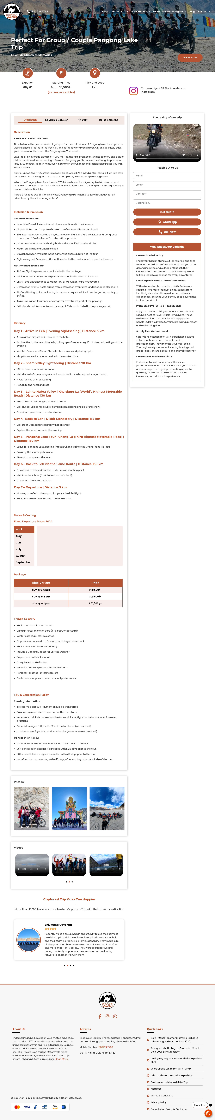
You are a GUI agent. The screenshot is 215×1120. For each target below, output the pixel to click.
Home (105, 11)
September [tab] (23, 562)
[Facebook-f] (100, 1016)
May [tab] (19, 536)
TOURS (115, 11)
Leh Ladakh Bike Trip (136, 11)
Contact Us (204, 11)
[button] (190, 58)
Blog (192, 11)
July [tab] (18, 549)
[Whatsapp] (115, 1016)
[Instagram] (107, 1016)
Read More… (62, 1059)
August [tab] (20, 556)
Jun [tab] (18, 542)
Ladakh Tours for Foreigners (168, 11)
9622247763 (106, 1047)
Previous (16, 120)
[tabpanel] (78, 546)
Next (122, 120)
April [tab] (19, 529)
